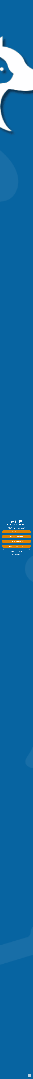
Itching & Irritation (16, 536)
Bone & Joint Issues (16, 541)
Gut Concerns (16, 532)
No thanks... (16, 554)
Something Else (16, 551)
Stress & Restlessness (16, 546)
